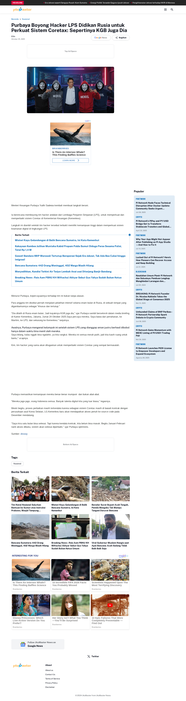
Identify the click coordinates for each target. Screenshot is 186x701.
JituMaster (86, 695)
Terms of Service (52, 679)
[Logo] (21, 666)
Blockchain (141, 271)
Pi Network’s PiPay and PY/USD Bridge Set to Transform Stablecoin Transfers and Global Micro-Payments (152, 224)
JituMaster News (103, 695)
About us (49, 670)
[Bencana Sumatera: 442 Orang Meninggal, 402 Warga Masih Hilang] (30, 527)
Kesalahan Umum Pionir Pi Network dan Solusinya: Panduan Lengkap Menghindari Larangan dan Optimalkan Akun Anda (154, 278)
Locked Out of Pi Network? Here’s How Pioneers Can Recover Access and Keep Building (153, 260)
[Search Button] (172, 9)
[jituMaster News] (21, 9)
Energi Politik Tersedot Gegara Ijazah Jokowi (99, 3)
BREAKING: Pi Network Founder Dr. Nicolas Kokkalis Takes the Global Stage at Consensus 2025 (153, 296)
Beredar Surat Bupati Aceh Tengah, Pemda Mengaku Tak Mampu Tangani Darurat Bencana (110, 508)
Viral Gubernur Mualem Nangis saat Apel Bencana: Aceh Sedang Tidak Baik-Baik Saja (110, 546)
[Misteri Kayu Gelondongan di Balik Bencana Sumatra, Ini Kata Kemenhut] (70, 489)
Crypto (139, 217)
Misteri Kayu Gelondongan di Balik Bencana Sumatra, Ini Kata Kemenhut (57, 240)
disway (24, 434)
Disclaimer (50, 687)
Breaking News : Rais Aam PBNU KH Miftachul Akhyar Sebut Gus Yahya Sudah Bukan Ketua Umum (68, 279)
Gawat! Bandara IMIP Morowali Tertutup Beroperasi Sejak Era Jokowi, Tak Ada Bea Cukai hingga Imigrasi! (70, 257)
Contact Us (50, 674)
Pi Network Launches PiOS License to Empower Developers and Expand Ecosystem (154, 351)
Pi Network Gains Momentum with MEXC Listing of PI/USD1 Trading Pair (153, 333)
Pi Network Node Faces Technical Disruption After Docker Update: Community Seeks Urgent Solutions (153, 206)
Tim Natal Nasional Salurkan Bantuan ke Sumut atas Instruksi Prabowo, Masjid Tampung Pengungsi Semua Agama (28, 508)
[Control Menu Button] (165, 9)
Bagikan (122, 38)
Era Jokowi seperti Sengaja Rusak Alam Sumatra (55, 3)
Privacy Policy (51, 683)
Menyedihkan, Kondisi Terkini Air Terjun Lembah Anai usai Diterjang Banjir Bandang (63, 271)
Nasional (17, 464)
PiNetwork (141, 199)
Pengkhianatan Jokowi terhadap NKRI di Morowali (143, 3)
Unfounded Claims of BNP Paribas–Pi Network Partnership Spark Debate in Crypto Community (154, 315)
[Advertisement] (70, 371)
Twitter (95, 656)
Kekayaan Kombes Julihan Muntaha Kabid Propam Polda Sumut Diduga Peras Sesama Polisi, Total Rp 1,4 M (68, 248)
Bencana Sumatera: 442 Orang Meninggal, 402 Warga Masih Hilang (54, 265)
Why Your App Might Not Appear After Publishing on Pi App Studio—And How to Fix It (153, 242)
